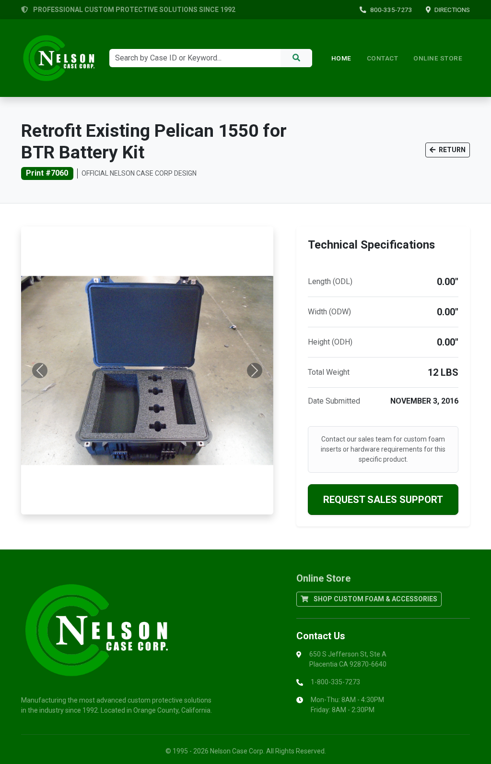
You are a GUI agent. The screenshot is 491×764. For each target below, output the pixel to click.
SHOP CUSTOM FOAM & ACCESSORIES (374, 599)
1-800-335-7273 (335, 682)
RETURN (451, 150)
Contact (382, 58)
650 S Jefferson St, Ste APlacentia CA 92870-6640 (347, 659)
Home (341, 58)
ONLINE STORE (437, 58)
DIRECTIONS (452, 9)
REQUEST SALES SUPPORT (383, 499)
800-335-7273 (391, 9)
